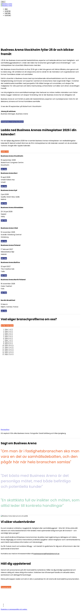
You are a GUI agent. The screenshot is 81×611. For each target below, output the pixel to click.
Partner (7, 13)
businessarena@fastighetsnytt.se (46, 554)
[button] (12, 122)
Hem (6, 9)
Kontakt (8, 15)
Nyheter (7, 11)
